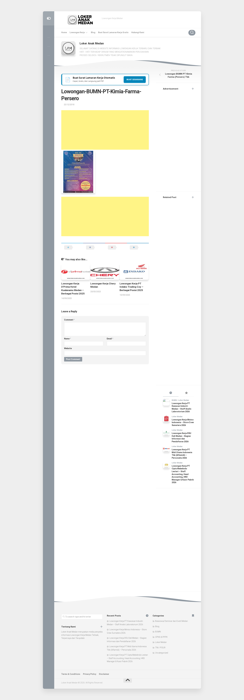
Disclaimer (104, 674)
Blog (93, 32)
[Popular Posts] (186, 393)
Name (67, 339)
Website (68, 348)
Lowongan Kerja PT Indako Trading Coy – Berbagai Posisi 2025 (131, 287)
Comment (69, 320)
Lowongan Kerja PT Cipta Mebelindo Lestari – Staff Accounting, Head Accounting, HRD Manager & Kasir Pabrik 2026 (183, 474)
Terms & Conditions (70, 674)
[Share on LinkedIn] (138, 247)
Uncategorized (161, 653)
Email (110, 339)
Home (64, 32)
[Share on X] (72, 247)
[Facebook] (48, 42)
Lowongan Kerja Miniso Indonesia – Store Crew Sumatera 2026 (183, 422)
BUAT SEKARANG (135, 79)
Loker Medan (183, 400)
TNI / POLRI (160, 647)
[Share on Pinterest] (116, 247)
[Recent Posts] (170, 393)
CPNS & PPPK (161, 637)
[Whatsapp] (48, 60)
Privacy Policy (89, 674)
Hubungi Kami (137, 32)
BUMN (174, 400)
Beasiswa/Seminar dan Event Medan (171, 621)
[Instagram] (48, 33)
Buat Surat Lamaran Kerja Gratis (113, 32)
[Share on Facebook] (94, 247)
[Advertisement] (105, 130)
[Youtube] (48, 51)
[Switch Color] (48, 18)
